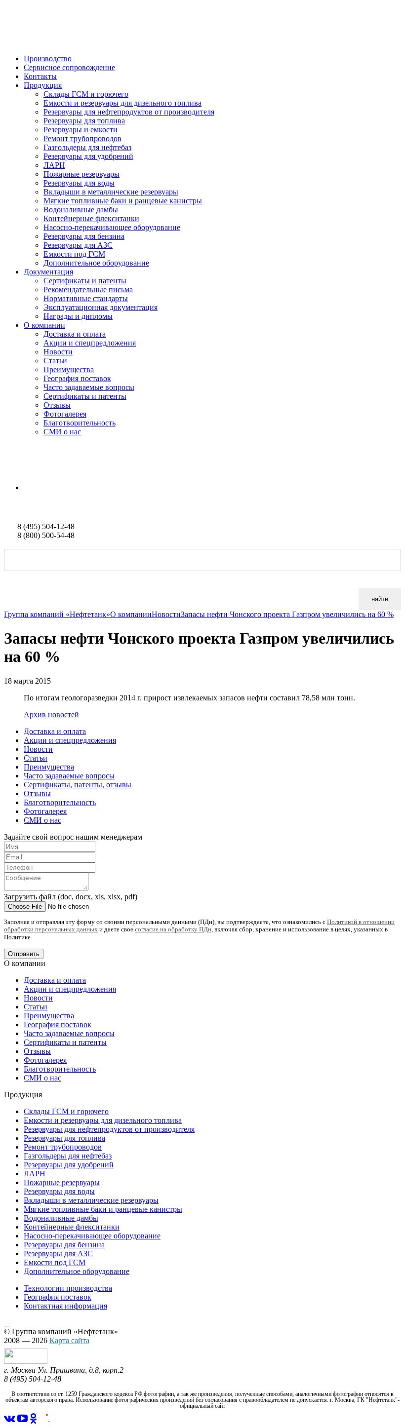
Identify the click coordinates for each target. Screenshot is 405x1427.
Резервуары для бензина (83, 236)
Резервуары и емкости (80, 129)
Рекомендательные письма (88, 289)
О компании (44, 325)
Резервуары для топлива (84, 120)
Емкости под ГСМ (74, 254)
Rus (10, 470)
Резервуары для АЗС (78, 245)
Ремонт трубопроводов (82, 138)
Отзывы (57, 405)
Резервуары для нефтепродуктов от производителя (128, 112)
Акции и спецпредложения (89, 343)
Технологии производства (68, 1288)
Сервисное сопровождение (69, 67)
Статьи (55, 360)
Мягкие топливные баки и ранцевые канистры (122, 200)
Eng (30, 487)
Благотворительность (79, 423)
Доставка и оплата (74, 334)
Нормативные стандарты (85, 298)
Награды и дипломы (78, 316)
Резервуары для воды (79, 183)
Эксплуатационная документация (100, 307)
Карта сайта (69, 1340)
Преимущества (68, 369)
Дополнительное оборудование (96, 263)
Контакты (40, 76)
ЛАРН (54, 165)
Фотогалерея (64, 414)
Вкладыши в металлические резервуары (110, 192)
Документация (48, 272)
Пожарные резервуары (81, 174)
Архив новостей (51, 714)
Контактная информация (65, 1306)
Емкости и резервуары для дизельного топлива (122, 103)
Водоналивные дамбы (80, 209)
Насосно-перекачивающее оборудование (111, 227)
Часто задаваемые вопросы (88, 387)
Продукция (43, 85)
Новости (58, 351)
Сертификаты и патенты (84, 280)
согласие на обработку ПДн (173, 929)
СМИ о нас (62, 431)
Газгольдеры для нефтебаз (87, 147)
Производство (48, 58)
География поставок (77, 378)
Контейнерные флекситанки (91, 218)
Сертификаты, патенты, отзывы (77, 784)
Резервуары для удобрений (88, 156)
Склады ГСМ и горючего (85, 94)
